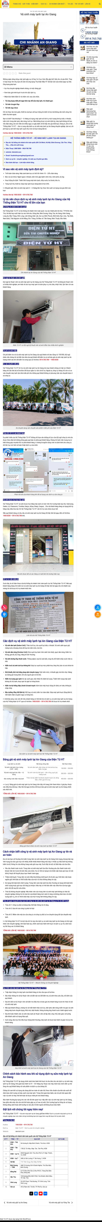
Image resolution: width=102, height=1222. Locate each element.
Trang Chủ (17, 4)
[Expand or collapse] (71, 67)
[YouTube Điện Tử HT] (41, 1193)
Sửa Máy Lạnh (42, 11)
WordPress (27, 1219)
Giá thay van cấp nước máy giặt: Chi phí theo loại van (92, 49)
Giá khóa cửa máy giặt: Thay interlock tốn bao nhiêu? (91, 70)
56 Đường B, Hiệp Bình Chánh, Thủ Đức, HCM (35, 1143)
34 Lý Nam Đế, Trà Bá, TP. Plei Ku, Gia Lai (34, 1187)
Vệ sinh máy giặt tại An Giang (16, 1202)
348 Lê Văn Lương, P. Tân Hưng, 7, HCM (33, 1158)
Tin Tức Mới (79, 4)
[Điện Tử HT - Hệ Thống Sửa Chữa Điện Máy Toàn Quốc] (5, 4)
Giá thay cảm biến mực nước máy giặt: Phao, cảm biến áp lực (91, 101)
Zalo (45, 1193)
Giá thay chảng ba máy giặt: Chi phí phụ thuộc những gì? (92, 135)
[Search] (100, 4)
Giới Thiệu (26, 4)
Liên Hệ (87, 4)
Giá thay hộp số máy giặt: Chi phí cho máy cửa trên (92, 80)
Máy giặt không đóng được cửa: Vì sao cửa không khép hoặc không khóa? (91, 147)
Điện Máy (34, 4)
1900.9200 (91, 32)
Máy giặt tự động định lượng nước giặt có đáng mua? (92, 124)
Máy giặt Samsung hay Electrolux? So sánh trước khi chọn (91, 113)
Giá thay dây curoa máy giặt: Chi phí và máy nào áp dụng (91, 91)
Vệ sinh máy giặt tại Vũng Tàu (59, 1202)
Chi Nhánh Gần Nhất (57, 4)
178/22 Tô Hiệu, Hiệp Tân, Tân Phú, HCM (34, 1148)
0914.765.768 (93, 38)
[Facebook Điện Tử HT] (36, 1193)
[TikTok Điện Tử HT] (31, 1193)
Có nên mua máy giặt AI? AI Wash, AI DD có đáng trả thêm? (92, 60)
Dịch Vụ (43, 4)
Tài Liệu (70, 4)
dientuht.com (16, 152)
